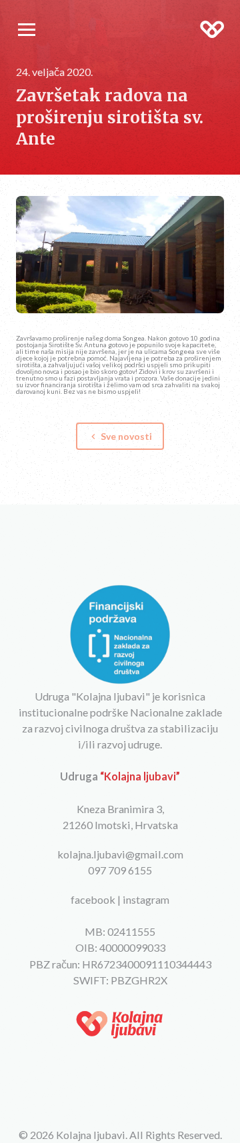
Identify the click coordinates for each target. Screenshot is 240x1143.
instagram (146, 899)
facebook (93, 899)
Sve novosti (120, 436)
